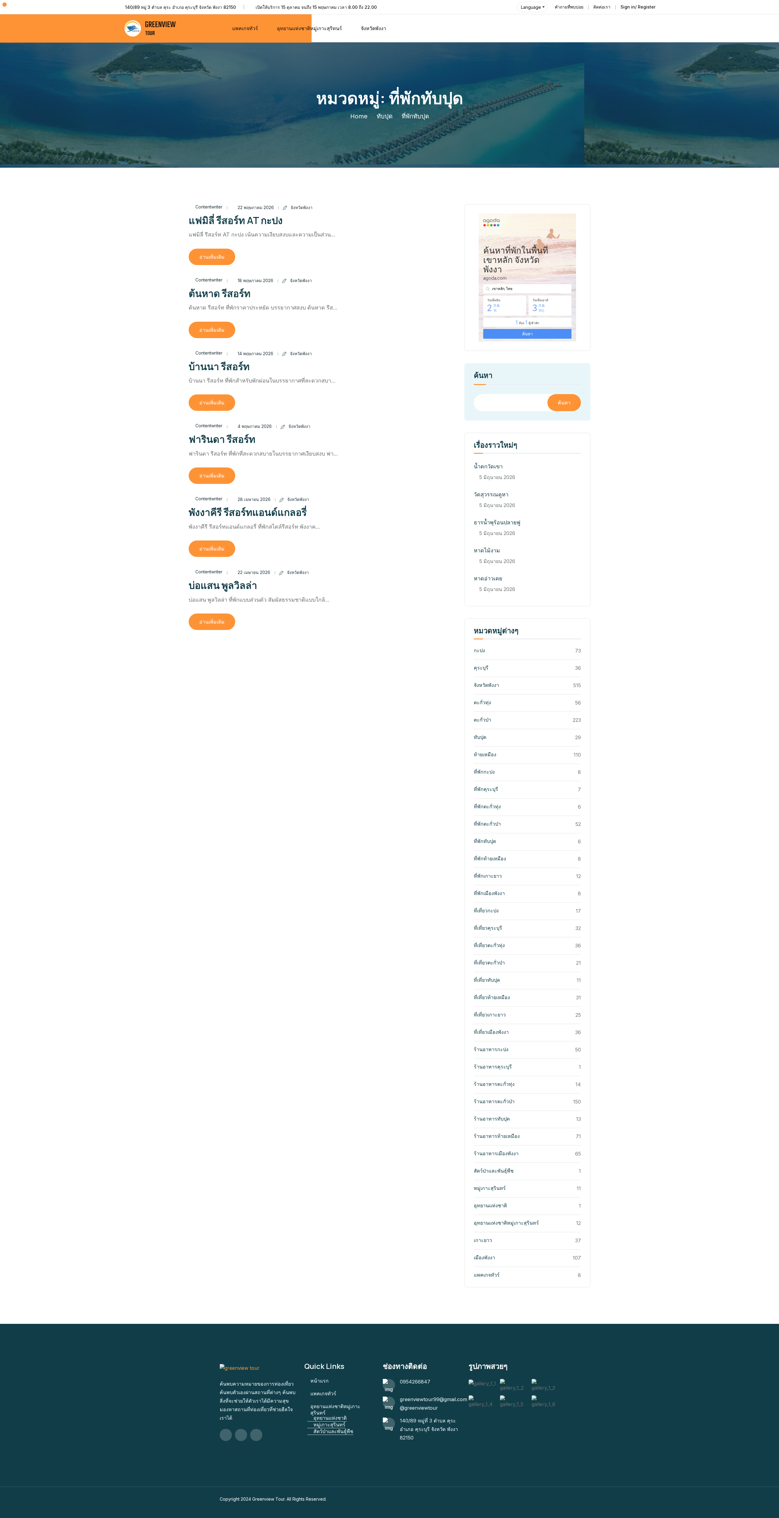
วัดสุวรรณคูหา (491, 494)
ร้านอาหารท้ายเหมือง (497, 1136)
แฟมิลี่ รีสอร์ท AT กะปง (236, 220)
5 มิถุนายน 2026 (497, 477)
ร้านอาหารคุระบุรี (493, 1067)
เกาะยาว (483, 1240)
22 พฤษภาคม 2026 (256, 207)
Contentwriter (208, 206)
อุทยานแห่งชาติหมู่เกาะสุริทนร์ (309, 28)
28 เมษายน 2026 (254, 499)
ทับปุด (385, 116)
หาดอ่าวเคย (488, 578)
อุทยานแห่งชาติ (490, 1205)
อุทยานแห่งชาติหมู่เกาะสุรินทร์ (506, 1223)
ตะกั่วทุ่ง (482, 702)
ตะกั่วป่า (482, 720)
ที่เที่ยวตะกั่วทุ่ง (489, 945)
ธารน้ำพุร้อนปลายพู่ (497, 522)
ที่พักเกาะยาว (488, 876)
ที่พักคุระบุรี (486, 789)
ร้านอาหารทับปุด (492, 1119)
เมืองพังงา (484, 1257)
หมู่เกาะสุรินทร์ (490, 1188)
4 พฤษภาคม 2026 (255, 426)
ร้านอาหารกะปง (491, 1049)
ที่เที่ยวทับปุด (487, 980)
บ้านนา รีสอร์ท (219, 366)
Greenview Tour (268, 1499)
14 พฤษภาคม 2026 (255, 353)
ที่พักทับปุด (485, 841)
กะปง (479, 650)
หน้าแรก (319, 1381)
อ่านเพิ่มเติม (212, 257)
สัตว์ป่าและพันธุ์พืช (494, 1171)
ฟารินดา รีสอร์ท (222, 439)
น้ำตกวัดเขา (488, 466)
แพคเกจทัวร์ (245, 28)
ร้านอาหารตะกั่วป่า (494, 1101)
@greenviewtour (419, 1408)
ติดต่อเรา (601, 6)
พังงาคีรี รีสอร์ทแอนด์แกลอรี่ (248, 512)
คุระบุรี (481, 668)
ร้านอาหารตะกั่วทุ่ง (494, 1084)
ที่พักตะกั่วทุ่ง (487, 806)
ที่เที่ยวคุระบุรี (488, 928)
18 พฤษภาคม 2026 (255, 280)
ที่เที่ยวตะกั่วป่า (489, 963)
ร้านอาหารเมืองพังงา (496, 1153)
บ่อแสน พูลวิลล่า (223, 585)
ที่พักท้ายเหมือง (490, 858)
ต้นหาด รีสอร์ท (219, 293)
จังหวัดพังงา (373, 28)
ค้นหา (483, 376)
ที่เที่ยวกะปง (486, 911)
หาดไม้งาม (487, 550)
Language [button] (531, 7)
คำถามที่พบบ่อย (569, 6)
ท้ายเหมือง (485, 754)
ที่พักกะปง (484, 772)
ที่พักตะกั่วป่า (487, 824)
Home (359, 116)
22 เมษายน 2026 (254, 572)
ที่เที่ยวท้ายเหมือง (492, 997)
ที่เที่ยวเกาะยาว (490, 1015)
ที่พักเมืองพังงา (489, 893)
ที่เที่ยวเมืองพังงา (491, 1032)
